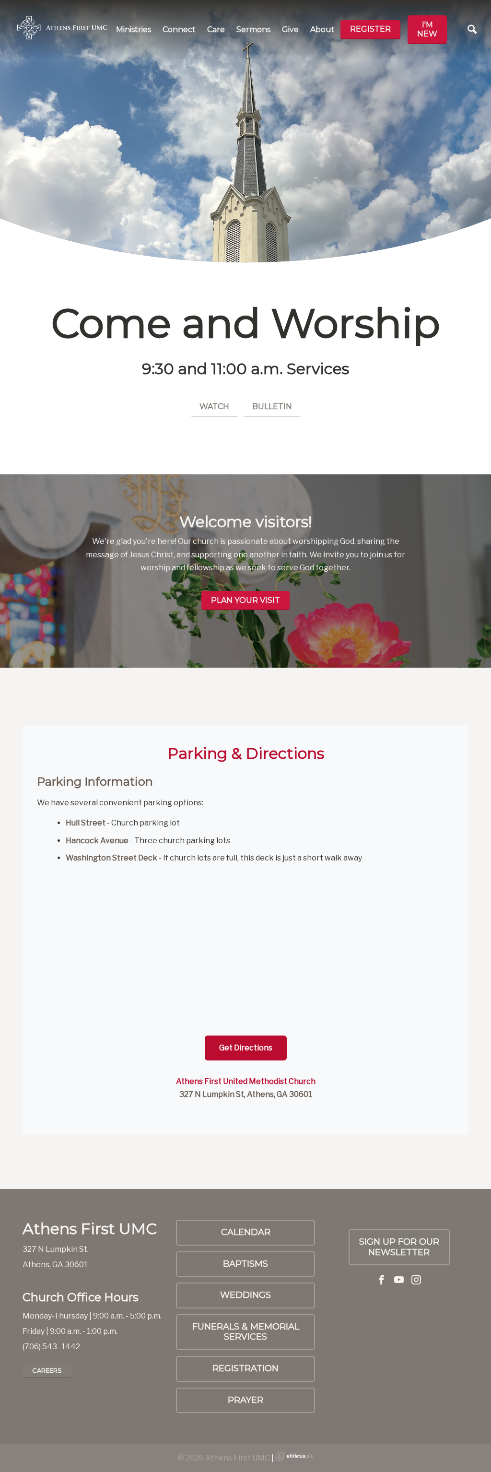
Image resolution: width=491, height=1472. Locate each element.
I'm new (427, 29)
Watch (214, 406)
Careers (47, 1370)
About (322, 29)
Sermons (253, 29)
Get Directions (245, 1047)
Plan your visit (245, 600)
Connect (179, 29)
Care (216, 29)
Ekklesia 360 (294, 1456)
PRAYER (245, 1400)
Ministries (133, 29)
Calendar (245, 1232)
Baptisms (245, 1264)
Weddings (245, 1295)
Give (290, 29)
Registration (245, 1368)
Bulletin (272, 406)
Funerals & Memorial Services (245, 1331)
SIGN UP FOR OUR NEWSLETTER (399, 1247)
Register (370, 29)
